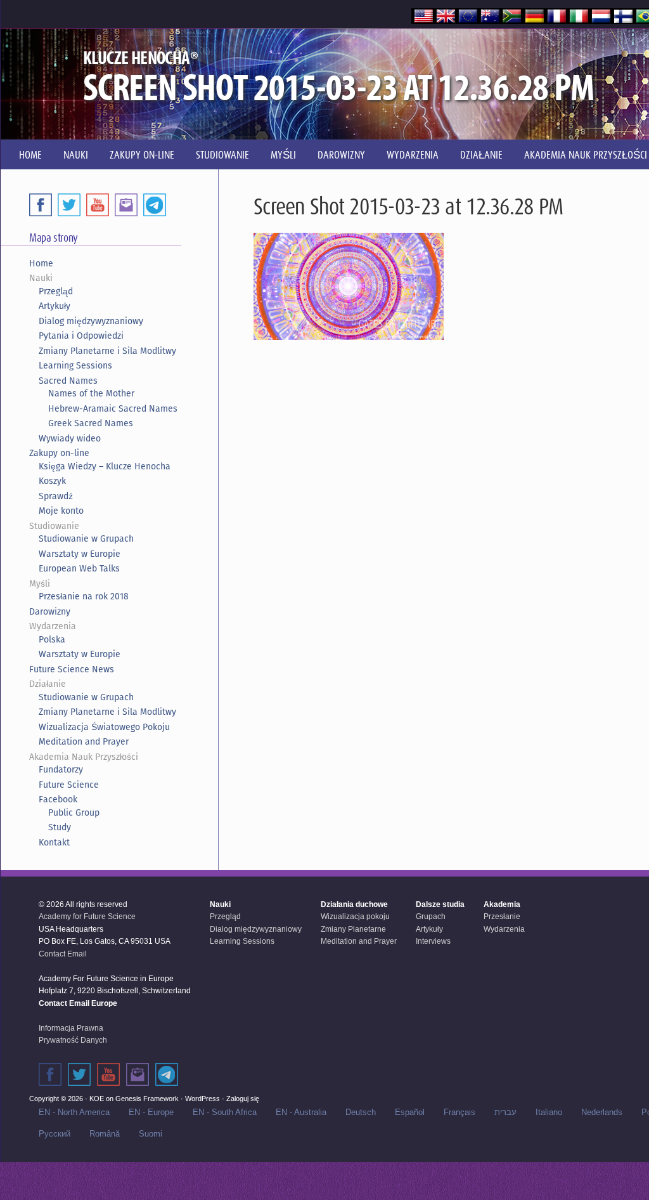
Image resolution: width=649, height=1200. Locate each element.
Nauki (41, 277)
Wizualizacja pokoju (355, 916)
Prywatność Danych (73, 1040)
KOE (96, 1098)
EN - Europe (151, 1112)
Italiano (549, 1112)
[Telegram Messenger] (154, 204)
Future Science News (71, 669)
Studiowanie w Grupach (86, 538)
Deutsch (360, 1112)
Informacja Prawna (71, 1028)
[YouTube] (97, 204)
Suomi (150, 1133)
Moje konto (61, 510)
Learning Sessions (75, 365)
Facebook (58, 799)
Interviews (433, 941)
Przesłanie (502, 916)
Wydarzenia (52, 626)
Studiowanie (54, 525)
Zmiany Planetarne (353, 929)
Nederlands (601, 1112)
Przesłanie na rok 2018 (84, 596)
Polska (52, 639)
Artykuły (54, 305)
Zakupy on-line (59, 453)
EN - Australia (301, 1112)
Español (410, 1112)
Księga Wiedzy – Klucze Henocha (104, 466)
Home (41, 263)
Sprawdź (56, 496)
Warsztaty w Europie (79, 553)
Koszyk (52, 480)
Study (59, 827)
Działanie (47, 683)
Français (459, 1112)
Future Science (69, 784)
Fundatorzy (61, 769)
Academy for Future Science (87, 916)
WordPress (202, 1098)
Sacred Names (68, 380)
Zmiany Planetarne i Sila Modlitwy (107, 350)
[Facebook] (40, 204)
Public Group (74, 812)
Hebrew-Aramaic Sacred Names (112, 408)
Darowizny (49, 611)
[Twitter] (69, 204)
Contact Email (63, 953)
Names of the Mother (91, 393)
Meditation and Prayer (84, 741)
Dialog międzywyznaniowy (91, 321)
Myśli (39, 583)
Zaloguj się (242, 1098)
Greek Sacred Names (90, 423)
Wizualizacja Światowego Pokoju (104, 727)
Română (104, 1133)
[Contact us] (126, 204)
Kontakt (54, 842)
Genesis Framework (147, 1098)
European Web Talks (79, 568)
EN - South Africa (225, 1112)
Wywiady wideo (70, 438)
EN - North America (74, 1112)
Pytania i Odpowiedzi (81, 335)
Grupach (431, 916)
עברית (505, 1112)
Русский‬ (54, 1133)
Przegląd (56, 291)
